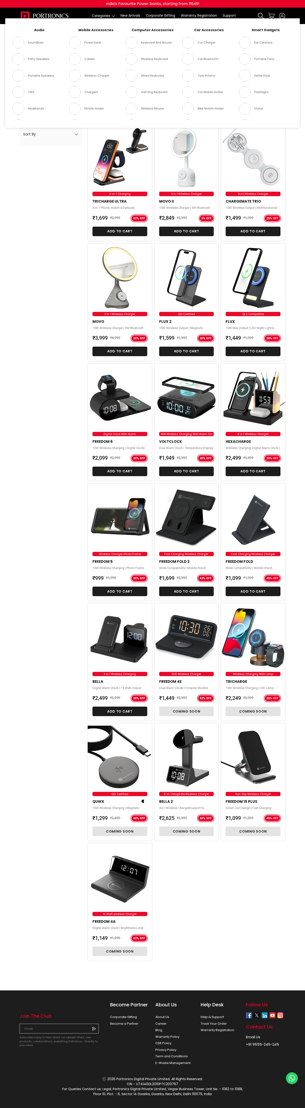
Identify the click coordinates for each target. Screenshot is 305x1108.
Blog (158, 1030)
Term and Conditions (171, 1056)
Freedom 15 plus (241, 801)
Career (161, 1023)
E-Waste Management (173, 1063)
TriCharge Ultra (109, 201)
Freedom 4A (104, 921)
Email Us (253, 1036)
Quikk (98, 801)
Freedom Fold (239, 561)
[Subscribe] (94, 1028)
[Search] (261, 15)
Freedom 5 (102, 561)
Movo (98, 321)
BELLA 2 (166, 801)
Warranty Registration (217, 1030)
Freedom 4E (170, 681)
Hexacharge (238, 441)
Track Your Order (214, 1023)
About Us (162, 1017)
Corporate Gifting (123, 1017)
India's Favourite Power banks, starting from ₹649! (152, 3)
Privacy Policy (165, 1050)
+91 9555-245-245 (262, 1044)
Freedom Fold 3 (174, 561)
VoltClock (170, 441)
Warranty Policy (167, 1036)
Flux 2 (165, 321)
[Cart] (271, 15)
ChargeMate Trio (243, 201)
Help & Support (212, 1017)
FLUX (230, 321)
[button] (50, 134)
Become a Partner (124, 1023)
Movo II (166, 201)
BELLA (97, 681)
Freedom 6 (102, 441)
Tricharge (236, 681)
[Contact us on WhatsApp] (292, 1078)
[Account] (282, 15)
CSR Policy (163, 1043)
